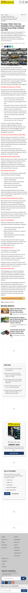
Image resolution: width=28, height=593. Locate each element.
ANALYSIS (16, 542)
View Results (15, 493)
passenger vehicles (9, 302)
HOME (3, 537)
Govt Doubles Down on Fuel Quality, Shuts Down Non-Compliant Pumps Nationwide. (13, 381)
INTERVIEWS (17, 539)
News (6, 14)
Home (2, 14)
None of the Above (11, 487)
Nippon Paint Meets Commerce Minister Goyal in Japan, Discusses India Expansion (18, 310)
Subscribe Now (14, 453)
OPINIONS (16, 547)
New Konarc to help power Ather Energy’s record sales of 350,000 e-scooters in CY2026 (13, 375)
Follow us (24, 14)
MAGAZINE (17, 550)
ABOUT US (4, 539)
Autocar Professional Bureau (18, 324)
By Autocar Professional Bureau (8, 43)
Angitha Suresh (15, 314)
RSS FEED (4, 547)
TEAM (3, 564)
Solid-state (9, 485)
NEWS (3, 542)
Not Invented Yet (11, 490)
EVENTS (16, 537)
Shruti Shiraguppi (16, 335)
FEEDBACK (4, 561)
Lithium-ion (10, 480)
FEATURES (4, 545)
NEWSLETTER (17, 553)
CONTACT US (5, 558)
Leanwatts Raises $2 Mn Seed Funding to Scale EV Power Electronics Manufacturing (17, 331)
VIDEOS (16, 545)
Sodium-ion (10, 482)
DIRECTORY (17, 556)
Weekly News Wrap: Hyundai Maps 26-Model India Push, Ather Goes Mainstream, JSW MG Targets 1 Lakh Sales (18, 320)
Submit (7, 493)
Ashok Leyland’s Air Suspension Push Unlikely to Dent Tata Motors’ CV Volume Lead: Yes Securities (13, 392)
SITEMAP (4, 566)
